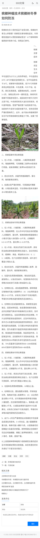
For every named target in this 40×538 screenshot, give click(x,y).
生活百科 (17, 8)
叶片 (26, 456)
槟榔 (3, 456)
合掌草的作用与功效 (9, 476)
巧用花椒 (11, 465)
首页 (10, 8)
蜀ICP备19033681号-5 (28, 534)
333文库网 (16, 534)
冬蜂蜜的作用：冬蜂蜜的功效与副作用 (15, 479)
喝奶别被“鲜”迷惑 (8, 486)
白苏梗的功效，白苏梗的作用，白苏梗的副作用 (18, 483)
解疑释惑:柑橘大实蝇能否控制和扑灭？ (15, 490)
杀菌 (9, 456)
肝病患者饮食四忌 (14, 462)
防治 (15, 456)
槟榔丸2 (4, 493)
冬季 (21, 456)
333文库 (20, 3)
